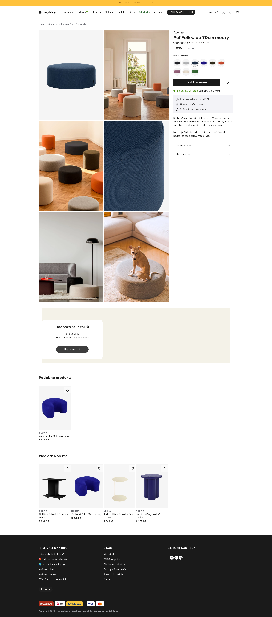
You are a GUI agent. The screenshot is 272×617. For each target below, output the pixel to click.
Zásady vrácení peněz (115, 569)
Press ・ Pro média (113, 574)
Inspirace (158, 12)
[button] (179, 43)
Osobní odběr (187, 104)
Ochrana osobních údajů (106, 611)
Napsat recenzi (72, 349)
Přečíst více (204, 136)
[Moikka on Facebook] (171, 558)
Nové (132, 12)
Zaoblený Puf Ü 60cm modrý (54, 436)
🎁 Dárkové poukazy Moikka (53, 559)
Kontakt (108, 579)
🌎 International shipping (52, 564)
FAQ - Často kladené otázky (53, 579)
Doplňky (121, 12)
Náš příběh (109, 554)
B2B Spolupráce (112, 559)
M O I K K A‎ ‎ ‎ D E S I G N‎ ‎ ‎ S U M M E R (136, 3)
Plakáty (109, 12)
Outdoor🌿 (83, 12)
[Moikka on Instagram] (180, 558)
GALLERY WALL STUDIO (181, 12)
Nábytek (68, 12)
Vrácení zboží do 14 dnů (51, 554)
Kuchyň (97, 12)
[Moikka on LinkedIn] (184, 558)
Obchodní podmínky (114, 564)
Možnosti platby (47, 569)
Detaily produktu (184, 146)
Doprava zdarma (189, 99)
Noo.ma (178, 32)
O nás (210, 12)
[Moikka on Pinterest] (176, 558)
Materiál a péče (184, 154)
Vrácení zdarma (189, 109)
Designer (45, 589)
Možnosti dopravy (48, 574)
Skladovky (144, 12)
